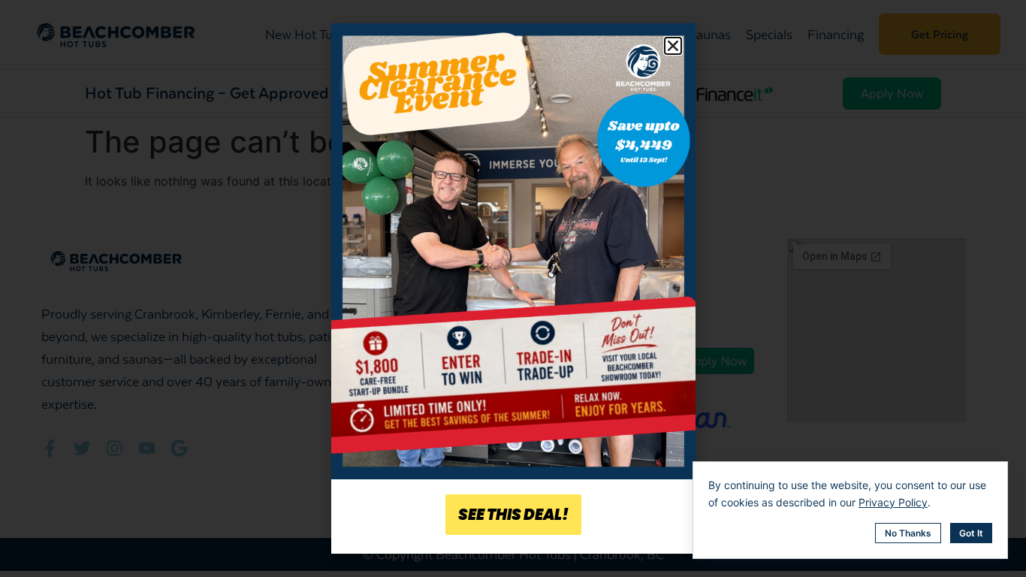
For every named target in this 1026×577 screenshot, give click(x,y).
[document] (513, 288)
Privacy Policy (893, 502)
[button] (672, 45)
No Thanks (908, 533)
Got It (971, 533)
